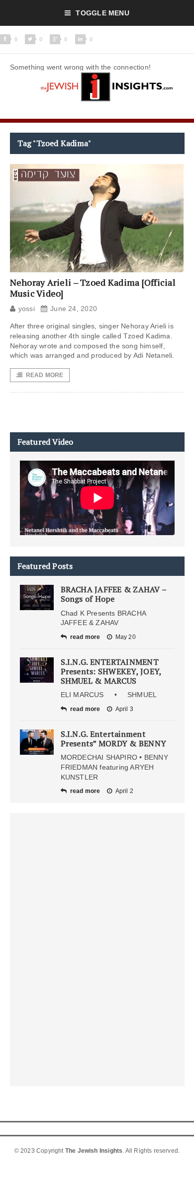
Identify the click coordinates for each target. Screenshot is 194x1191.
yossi (26, 309)
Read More (45, 375)
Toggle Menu (102, 13)
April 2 (124, 791)
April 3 (124, 709)
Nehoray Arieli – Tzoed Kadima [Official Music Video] (93, 287)
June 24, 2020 (73, 309)
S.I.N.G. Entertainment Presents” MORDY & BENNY (114, 738)
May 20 (125, 637)
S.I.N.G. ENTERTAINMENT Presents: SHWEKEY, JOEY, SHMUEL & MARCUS (111, 671)
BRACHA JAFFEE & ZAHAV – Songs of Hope (114, 594)
